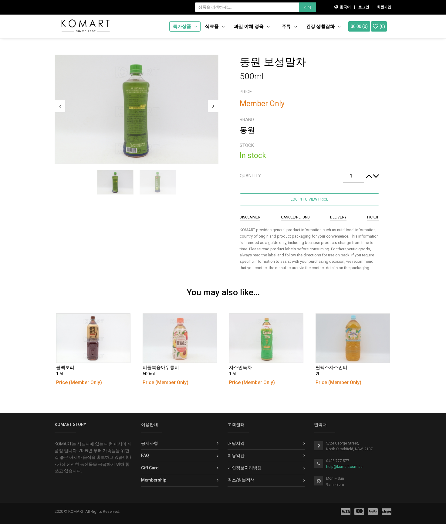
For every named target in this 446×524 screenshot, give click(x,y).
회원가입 (384, 7)
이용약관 (236, 455)
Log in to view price (309, 199)
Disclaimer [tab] (250, 217)
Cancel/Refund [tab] (295, 217)
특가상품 (182, 26)
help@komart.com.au (344, 467)
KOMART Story (70, 424)
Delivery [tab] (338, 217)
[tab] (309, 176)
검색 (307, 7)
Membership (153, 480)
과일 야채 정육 (249, 26)
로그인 (363, 7)
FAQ (145, 455)
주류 (287, 26)
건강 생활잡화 (321, 26)
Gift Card (150, 467)
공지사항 (149, 443)
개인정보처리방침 (245, 467)
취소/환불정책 (241, 480)
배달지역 (236, 443)
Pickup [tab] (373, 217)
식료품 (212, 26)
